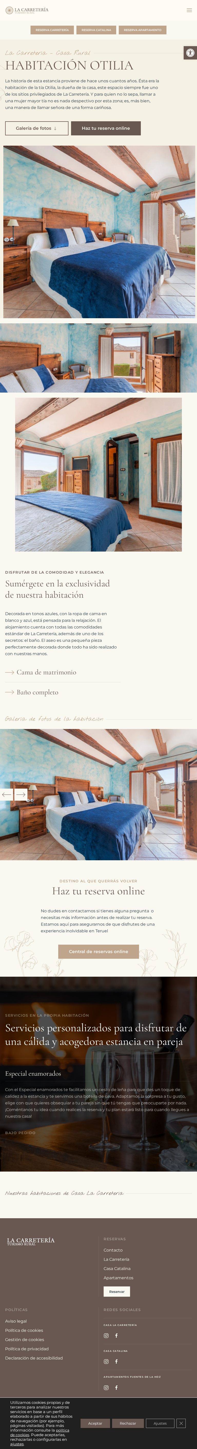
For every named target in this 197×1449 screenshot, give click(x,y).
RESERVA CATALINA (96, 30)
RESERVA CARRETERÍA (52, 30)
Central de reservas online (98, 951)
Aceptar (95, 1423)
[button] (190, 52)
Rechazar (128, 1423)
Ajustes (160, 1423)
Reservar (116, 1292)
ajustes (17, 1444)
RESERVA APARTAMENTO (142, 30)
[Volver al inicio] (27, 10)
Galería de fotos (33, 128)
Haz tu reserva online (106, 128)
